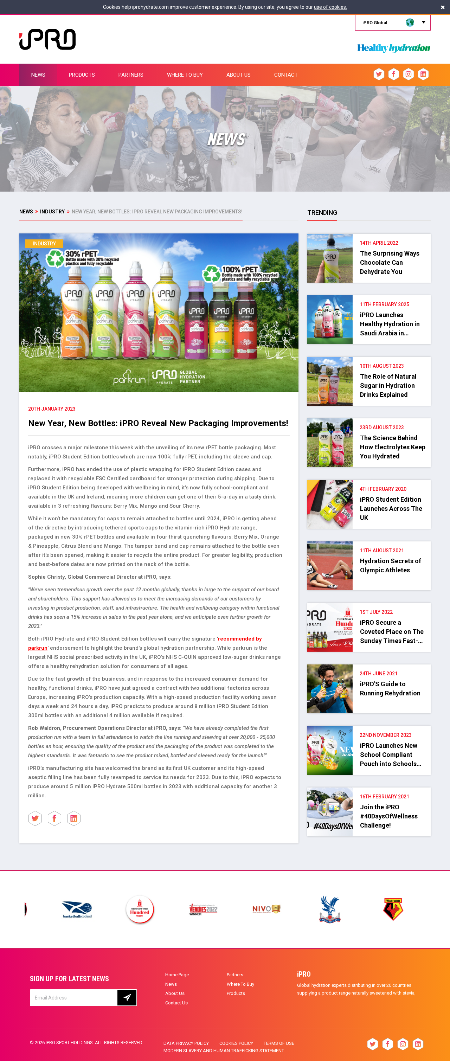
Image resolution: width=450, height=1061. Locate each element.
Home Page (177, 974)
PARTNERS (130, 75)
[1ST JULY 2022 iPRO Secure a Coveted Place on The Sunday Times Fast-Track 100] (368, 606)
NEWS (38, 75)
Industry (52, 211)
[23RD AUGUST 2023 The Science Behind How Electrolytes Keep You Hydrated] (368, 422)
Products (236, 993)
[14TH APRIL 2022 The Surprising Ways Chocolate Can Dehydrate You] (368, 237)
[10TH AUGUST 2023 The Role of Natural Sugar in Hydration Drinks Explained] (368, 360)
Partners (235, 974)
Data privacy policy (186, 1043)
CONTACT (286, 75)
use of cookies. (330, 7)
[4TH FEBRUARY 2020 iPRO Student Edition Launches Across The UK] (368, 483)
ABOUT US (238, 75)
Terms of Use (279, 1043)
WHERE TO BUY (185, 75)
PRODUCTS (82, 75)
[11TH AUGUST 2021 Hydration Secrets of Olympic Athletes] (368, 545)
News (26, 211)
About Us (175, 993)
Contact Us (176, 1002)
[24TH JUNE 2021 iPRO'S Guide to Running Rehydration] (368, 668)
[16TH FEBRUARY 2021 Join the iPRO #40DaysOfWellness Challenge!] (368, 791)
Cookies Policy (236, 1043)
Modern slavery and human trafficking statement (223, 1050)
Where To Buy (240, 984)
